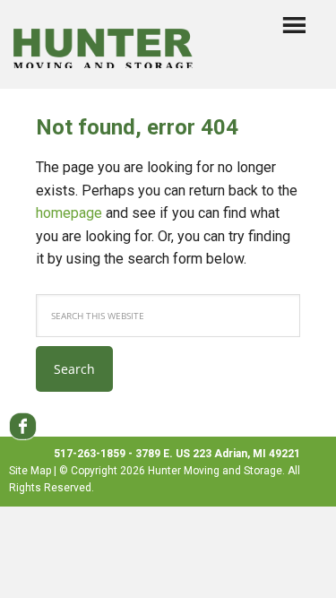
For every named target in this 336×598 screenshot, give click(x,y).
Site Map (30, 470)
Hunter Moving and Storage (103, 40)
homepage (69, 212)
